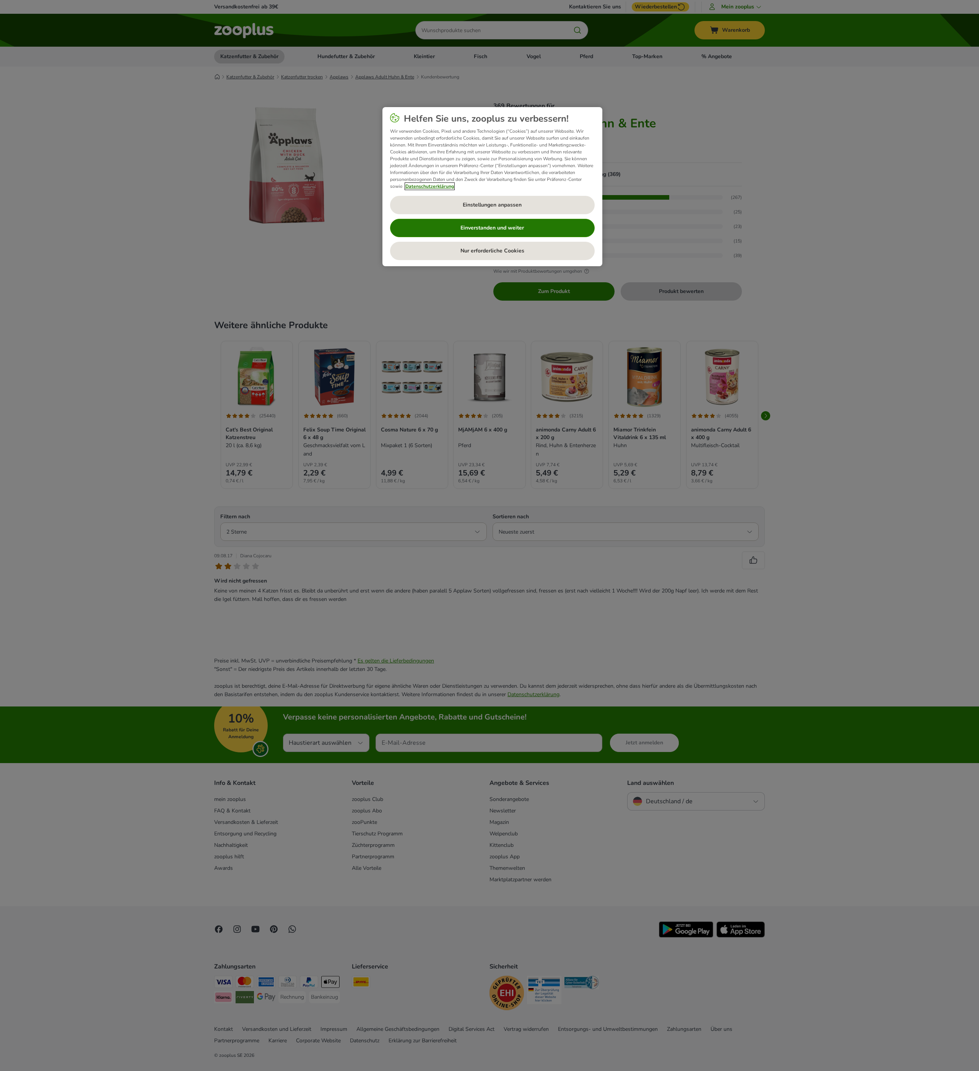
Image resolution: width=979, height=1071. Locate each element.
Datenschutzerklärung (429, 186)
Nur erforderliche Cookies (492, 250)
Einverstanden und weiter (492, 227)
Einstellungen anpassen (492, 204)
